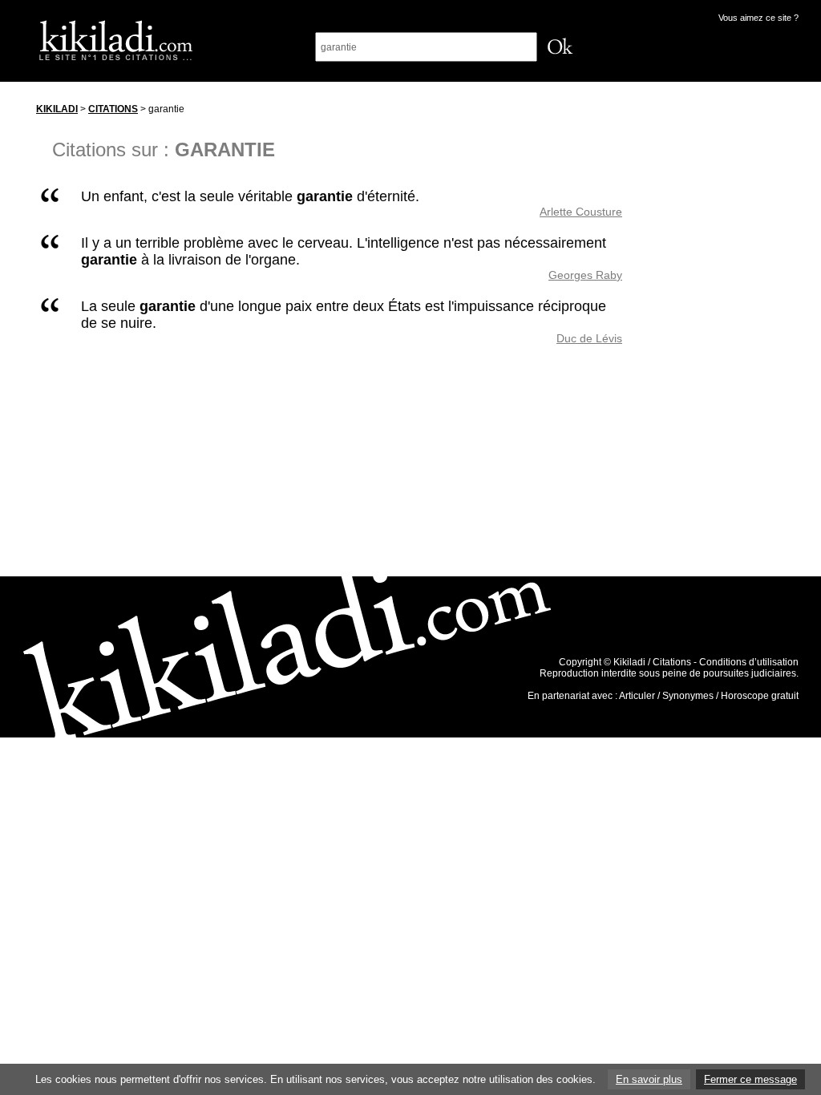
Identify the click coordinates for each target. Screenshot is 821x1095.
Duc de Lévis (589, 338)
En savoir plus (649, 1079)
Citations (113, 109)
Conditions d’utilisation (749, 662)
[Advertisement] (725, 335)
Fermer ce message (750, 1079)
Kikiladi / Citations (652, 662)
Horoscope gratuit (760, 695)
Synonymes (688, 695)
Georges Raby (585, 275)
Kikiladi (57, 109)
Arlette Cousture (581, 211)
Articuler (637, 695)
